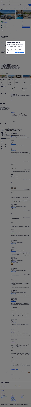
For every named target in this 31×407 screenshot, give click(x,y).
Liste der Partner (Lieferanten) (10, 50)
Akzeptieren (22, 52)
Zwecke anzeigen (9, 52)
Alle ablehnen (17, 52)
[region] (15, 47)
